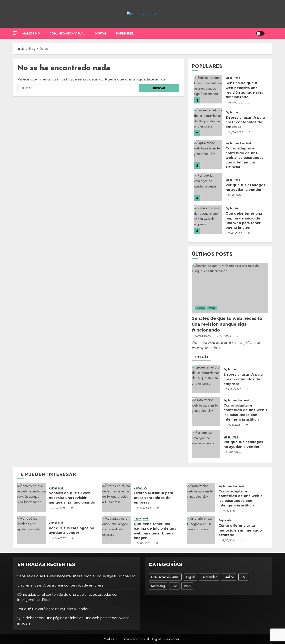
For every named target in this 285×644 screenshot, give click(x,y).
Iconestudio (203, 336)
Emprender (125, 33)
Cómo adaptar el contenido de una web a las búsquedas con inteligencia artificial (245, 157)
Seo (242, 143)
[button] (269, 33)
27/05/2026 (235, 233)
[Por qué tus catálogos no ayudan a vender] (208, 187)
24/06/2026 (235, 132)
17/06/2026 (233, 425)
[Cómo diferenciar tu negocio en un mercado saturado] (201, 530)
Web (237, 78)
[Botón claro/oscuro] (260, 33)
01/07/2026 (235, 103)
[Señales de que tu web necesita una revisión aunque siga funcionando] (208, 89)
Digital (101, 33)
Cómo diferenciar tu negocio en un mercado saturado (240, 530)
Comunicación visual (67, 33)
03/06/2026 (235, 195)
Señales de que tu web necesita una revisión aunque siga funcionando (227, 324)
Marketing (31, 33)
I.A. (237, 112)
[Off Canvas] (15, 33)
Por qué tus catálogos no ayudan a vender (53, 609)
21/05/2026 (228, 540)
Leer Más (201, 357)
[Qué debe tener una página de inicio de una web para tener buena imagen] (208, 219)
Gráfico (228, 577)
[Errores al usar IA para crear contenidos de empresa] (208, 122)
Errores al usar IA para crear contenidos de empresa (245, 122)
